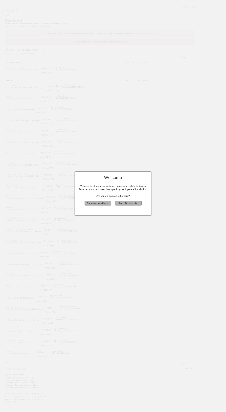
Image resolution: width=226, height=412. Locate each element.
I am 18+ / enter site (128, 203)
